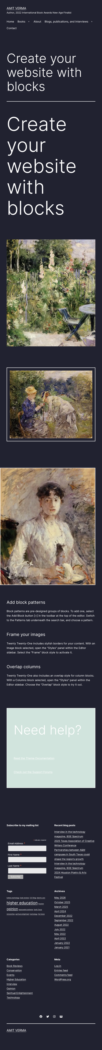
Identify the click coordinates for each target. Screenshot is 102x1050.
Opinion (11, 988)
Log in (57, 966)
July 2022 (59, 929)
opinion (12, 909)
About (37, 21)
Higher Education (16, 979)
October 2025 (62, 902)
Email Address (16, 843)
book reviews (24, 898)
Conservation (14, 970)
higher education (22, 903)
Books (21, 21)
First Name (15, 854)
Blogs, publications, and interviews (66, 21)
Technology (13, 997)
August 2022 (61, 924)
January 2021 (61, 947)
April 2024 (60, 911)
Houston (41, 904)
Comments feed (63, 975)
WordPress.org (62, 979)
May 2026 (60, 897)
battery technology (13, 898)
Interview (12, 984)
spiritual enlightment (22, 914)
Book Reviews (14, 966)
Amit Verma (16, 8)
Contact (12, 28)
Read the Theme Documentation (34, 758)
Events (10, 975)
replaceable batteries (26, 909)
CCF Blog (33, 898)
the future (41, 914)
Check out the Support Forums (33, 772)
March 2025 (61, 906)
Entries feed (61, 970)
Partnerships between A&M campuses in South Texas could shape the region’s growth (72, 854)
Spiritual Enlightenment (20, 993)
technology (33, 914)
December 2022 (63, 915)
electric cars (41, 898)
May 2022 (60, 934)
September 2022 (63, 920)
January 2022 (62, 943)
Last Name (15, 866)
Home (10, 21)
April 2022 (60, 938)
